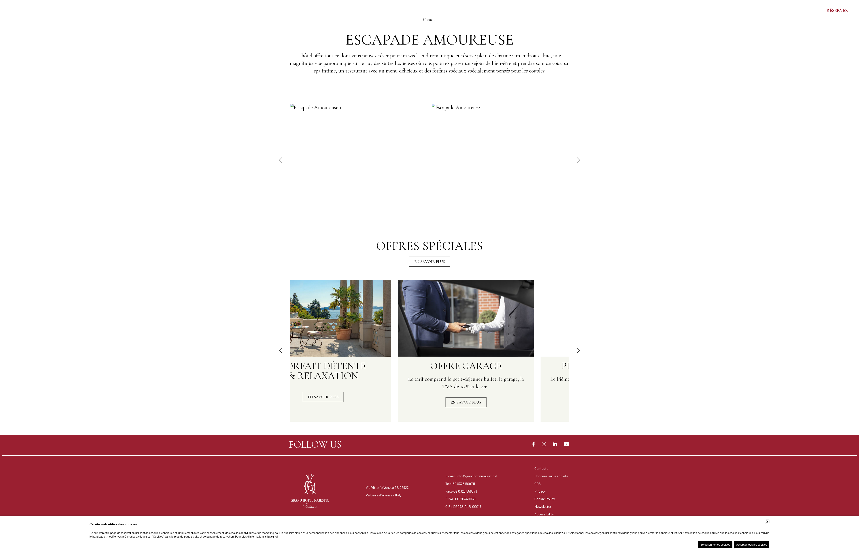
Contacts (541, 468)
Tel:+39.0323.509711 (460, 483)
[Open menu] (9, 10)
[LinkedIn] (555, 444)
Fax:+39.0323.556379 (461, 491)
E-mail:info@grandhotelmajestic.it (471, 476)
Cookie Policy (544, 499)
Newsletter (542, 506)
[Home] (429, 23)
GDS (537, 483)
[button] (281, 160)
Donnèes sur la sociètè (551, 476)
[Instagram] (544, 444)
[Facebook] (533, 444)
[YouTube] (566, 444)
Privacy (540, 491)
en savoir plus (429, 261)
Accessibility (544, 514)
